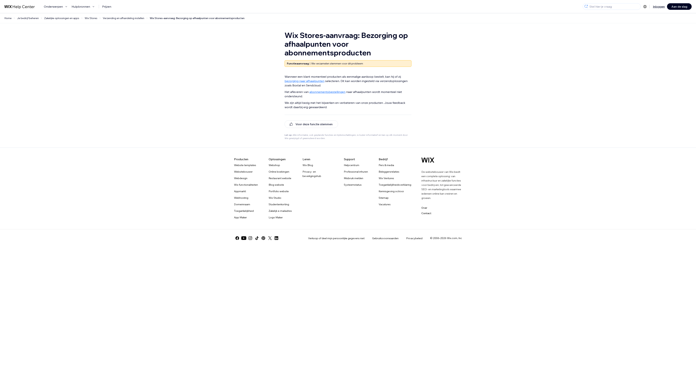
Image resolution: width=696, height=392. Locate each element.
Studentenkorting (279, 204)
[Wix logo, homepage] (427, 160)
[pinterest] (263, 238)
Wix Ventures (386, 178)
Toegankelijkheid (244, 211)
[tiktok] (257, 238)
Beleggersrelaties (389, 171)
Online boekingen (279, 171)
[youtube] (244, 238)
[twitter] (270, 238)
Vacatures (385, 204)
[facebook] (237, 238)
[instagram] (250, 238)
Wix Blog (308, 165)
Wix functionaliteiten (246, 184)
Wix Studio (275, 197)
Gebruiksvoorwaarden (385, 238)
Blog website (276, 184)
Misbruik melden (353, 178)
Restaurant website (280, 178)
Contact (426, 213)
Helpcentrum (351, 165)
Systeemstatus (353, 184)
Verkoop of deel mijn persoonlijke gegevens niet (336, 238)
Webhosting (241, 197)
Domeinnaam (242, 204)
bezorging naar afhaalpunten (304, 81)
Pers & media (386, 165)
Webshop (274, 165)
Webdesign (240, 178)
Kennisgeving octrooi (391, 191)
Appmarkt (240, 191)
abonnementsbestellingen (327, 92)
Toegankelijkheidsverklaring (395, 184)
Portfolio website (279, 191)
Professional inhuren (356, 171)
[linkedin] (276, 238)
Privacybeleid (414, 238)
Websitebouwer (243, 171)
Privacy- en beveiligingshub (312, 174)
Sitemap (384, 197)
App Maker (240, 217)
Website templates (245, 165)
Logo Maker (276, 217)
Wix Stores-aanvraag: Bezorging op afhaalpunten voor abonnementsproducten (197, 18)
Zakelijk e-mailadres (280, 211)
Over (424, 207)
